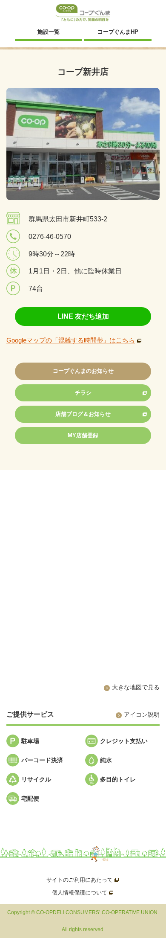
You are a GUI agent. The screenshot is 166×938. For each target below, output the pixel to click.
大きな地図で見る (136, 687)
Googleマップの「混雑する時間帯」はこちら (70, 340)
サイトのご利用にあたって (83, 880)
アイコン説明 (142, 714)
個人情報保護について (83, 892)
